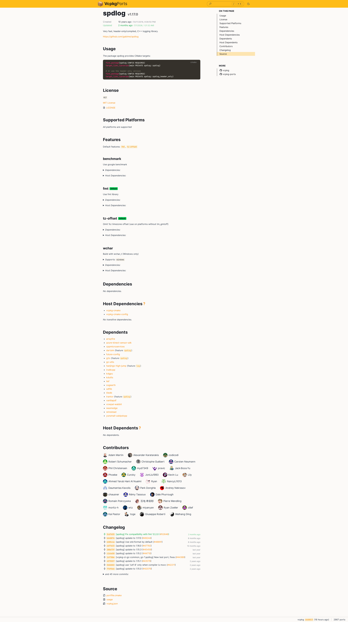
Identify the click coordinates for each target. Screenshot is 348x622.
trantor (109, 396)
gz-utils (110, 362)
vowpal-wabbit (114, 404)
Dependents (225, 38)
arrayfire (110, 338)
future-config (113, 354)
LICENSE (110, 107)
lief (107, 381)
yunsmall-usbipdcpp (116, 415)
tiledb (109, 392)
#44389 (180, 557)
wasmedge (111, 408)
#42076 (147, 568)
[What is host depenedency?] (144, 303)
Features (223, 27)
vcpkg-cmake (113, 310)
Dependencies (226, 31)
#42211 (171, 564)
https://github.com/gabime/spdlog (121, 36)
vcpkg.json (112, 603)
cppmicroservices (115, 346)
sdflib (109, 389)
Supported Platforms (230, 23)
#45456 (147, 549)
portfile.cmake (114, 595)
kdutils (109, 377)
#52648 (164, 534)
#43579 (146, 561)
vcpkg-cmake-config (117, 314)
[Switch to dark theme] (248, 3)
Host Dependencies (229, 34)
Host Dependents (228, 42)
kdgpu (109, 373)
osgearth (111, 385)
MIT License (109, 102)
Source (223, 54)
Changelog (225, 50)
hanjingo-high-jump (116, 365)
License (223, 19)
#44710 (147, 553)
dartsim (110, 350)
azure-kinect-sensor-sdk (119, 342)
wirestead (111, 412)
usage (110, 599)
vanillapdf (111, 400)
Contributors (226, 46)
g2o (108, 358)
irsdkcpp (110, 369)
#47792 (147, 545)
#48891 (158, 541)
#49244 (147, 538)
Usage (222, 15)
